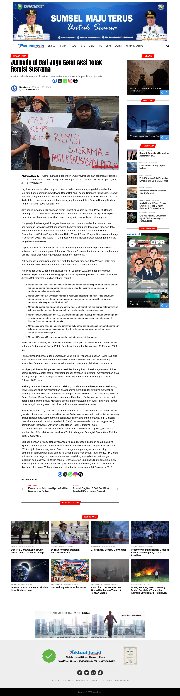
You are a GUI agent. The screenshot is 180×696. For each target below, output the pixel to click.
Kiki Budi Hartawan (30, 90)
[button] (166, 92)
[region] (148, 74)
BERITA (51, 46)
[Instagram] (70, 81)
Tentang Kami (122, 680)
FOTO (82, 46)
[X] (60, 81)
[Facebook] (54, 81)
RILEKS (73, 46)
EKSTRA (118, 46)
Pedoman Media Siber (86, 680)
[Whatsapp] (65, 81)
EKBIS (91, 46)
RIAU (100, 46)
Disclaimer (106, 680)
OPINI (108, 46)
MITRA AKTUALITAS (134, 46)
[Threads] (75, 81)
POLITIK (62, 46)
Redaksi (55, 680)
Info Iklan (68, 680)
